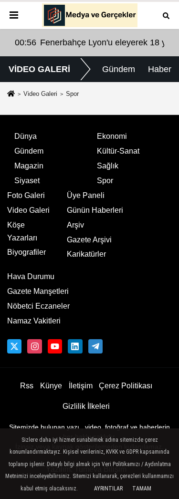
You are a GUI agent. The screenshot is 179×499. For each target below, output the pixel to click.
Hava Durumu (30, 276)
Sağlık (107, 166)
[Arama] (166, 15)
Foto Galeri (26, 195)
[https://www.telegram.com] (95, 346)
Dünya (25, 136)
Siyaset (27, 181)
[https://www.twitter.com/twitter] (14, 346)
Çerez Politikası (125, 386)
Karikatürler (86, 254)
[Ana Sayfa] (11, 94)
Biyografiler (26, 252)
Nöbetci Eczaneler (38, 306)
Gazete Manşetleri (38, 291)
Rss (26, 386)
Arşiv (75, 225)
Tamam (141, 488)
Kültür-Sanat (118, 151)
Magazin (28, 166)
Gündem (118, 69)
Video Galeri (40, 93)
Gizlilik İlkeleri (86, 406)
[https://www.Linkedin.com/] (75, 346)
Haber (159, 69)
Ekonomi (112, 136)
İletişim (81, 386)
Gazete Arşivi (89, 240)
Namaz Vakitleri (34, 321)
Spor (105, 181)
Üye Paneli (86, 195)
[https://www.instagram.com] (34, 346)
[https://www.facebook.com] (55, 346)
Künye (51, 386)
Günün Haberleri (95, 210)
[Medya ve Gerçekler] (89, 15)
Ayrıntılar (108, 488)
